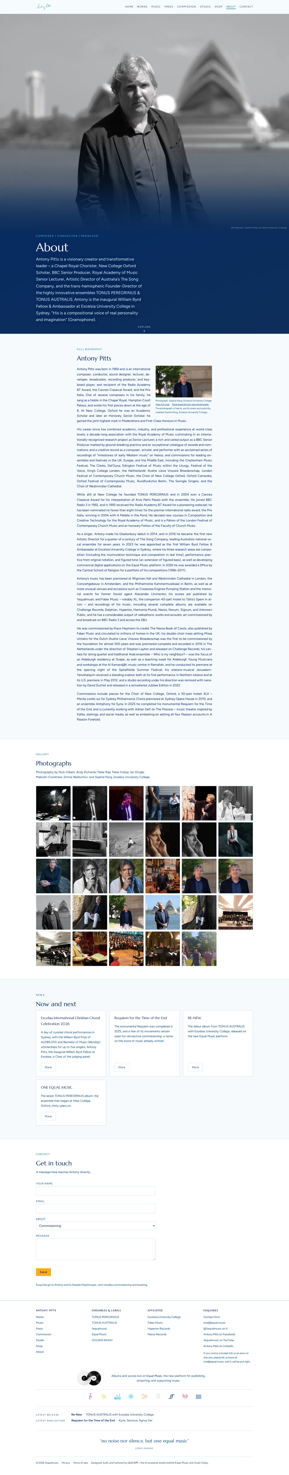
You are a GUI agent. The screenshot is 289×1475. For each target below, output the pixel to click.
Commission (186, 6)
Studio (205, 6)
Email (40, 1201)
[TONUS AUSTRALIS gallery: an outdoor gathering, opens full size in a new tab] (199, 948)
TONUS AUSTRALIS (104, 1322)
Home (129, 6)
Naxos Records (157, 1334)
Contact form (211, 1317)
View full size (162, 404)
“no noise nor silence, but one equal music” (144, 1441)
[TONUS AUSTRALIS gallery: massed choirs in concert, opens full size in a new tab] (126, 948)
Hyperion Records (159, 1328)
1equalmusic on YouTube (218, 1340)
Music (156, 6)
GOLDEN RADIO (102, 1340)
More (48, 1067)
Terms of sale (80, 1462)
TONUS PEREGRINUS (105, 1317)
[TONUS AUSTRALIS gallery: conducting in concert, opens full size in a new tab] (162, 948)
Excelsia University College (164, 1317)
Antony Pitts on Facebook (219, 1334)
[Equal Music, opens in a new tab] (89, 1378)
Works (142, 6)
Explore (144, 327)
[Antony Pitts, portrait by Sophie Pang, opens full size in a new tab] (184, 382)
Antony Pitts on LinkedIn (218, 1346)
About (231, 6)
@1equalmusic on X (215, 1328)
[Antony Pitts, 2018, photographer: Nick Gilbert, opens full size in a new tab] (235, 839)
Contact (246, 6)
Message (43, 1235)
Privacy (66, 1462)
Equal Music (99, 1334)
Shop (219, 6)
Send (43, 1272)
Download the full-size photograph (190, 404)
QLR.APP (133, 1462)
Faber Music (155, 1322)
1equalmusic (99, 1328)
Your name (44, 1183)
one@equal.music (214, 1322)
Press (169, 6)
